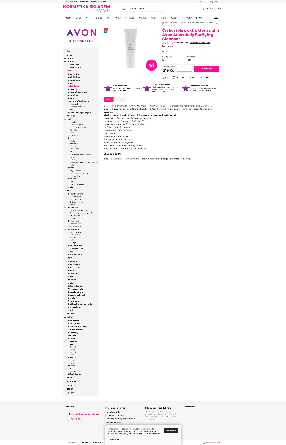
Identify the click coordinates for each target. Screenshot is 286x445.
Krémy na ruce (75, 224)
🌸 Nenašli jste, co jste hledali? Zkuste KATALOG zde (86, 2)
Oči (69, 119)
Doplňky (72, 98)
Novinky (71, 385)
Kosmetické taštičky (77, 327)
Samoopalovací (76, 104)
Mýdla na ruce (75, 226)
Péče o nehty (75, 176)
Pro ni (70, 58)
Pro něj (71, 61)
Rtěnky (72, 141)
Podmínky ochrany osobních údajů (120, 419)
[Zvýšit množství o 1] (190, 68)
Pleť (69, 70)
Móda (70, 317)
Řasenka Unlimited (78, 125)
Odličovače (74, 135)
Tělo (69, 190)
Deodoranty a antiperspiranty (81, 213)
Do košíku (207, 68)
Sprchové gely (75, 199)
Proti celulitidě (75, 254)
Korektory (73, 160)
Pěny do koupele (76, 197)
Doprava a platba (113, 422)
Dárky (70, 51)
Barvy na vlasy (74, 267)
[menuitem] (68, 18)
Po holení (72, 298)
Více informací (153, 434)
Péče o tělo (73, 207)
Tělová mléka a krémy (78, 210)
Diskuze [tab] (120, 99)
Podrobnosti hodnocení (200, 43)
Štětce (72, 181)
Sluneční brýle (75, 324)
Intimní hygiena (75, 245)
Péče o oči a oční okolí (78, 92)
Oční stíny (74, 130)
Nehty (71, 168)
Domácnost (73, 321)
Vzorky (70, 393)
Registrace (214, 1)
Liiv (71, 369)
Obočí (72, 133)
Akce (69, 377)
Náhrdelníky (74, 347)
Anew (70, 83)
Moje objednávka (112, 412)
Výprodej (71, 381)
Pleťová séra (74, 80)
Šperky (71, 339)
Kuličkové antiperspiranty (80, 304)
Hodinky (72, 357)
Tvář (70, 152)
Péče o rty (72, 89)
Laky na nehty (75, 171)
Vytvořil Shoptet (213, 442)
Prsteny (73, 349)
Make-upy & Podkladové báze (81, 154)
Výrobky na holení (76, 248)
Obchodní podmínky (114, 415)
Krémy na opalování (77, 106)
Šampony (72, 261)
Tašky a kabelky (75, 330)
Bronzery (73, 157)
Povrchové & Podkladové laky (81, 173)
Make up (71, 116)
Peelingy (73, 218)
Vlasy (69, 258)
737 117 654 (76, 419)
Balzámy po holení (76, 295)
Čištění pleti (73, 86)
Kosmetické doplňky (77, 184)
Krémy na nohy (76, 232)
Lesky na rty (74, 143)
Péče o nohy (73, 229)
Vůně (69, 55)
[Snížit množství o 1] (179, 68)
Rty (69, 138)
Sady (70, 109)
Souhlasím (171, 430)
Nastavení (115, 439)
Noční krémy (74, 77)
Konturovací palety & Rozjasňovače (83, 162)
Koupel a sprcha (75, 194)
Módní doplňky (75, 374)
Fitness (71, 366)
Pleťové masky (75, 95)
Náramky (73, 342)
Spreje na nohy (75, 235)
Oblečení (72, 336)
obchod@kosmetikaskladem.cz (85, 414)
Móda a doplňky (75, 286)
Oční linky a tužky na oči (79, 127)
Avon (171, 46)
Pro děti (71, 313)
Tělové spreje (74, 67)
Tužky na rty (74, 149)
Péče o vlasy (73, 273)
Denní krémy (74, 74)
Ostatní (73, 352)
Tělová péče (73, 64)
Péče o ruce (73, 221)
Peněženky (73, 333)
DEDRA (70, 389)
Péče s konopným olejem (79, 112)
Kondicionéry (74, 264)
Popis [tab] (108, 99)
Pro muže (71, 279)
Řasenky (73, 122)
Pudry (72, 165)
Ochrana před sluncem (78, 101)
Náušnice (73, 344)
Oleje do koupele (76, 202)
